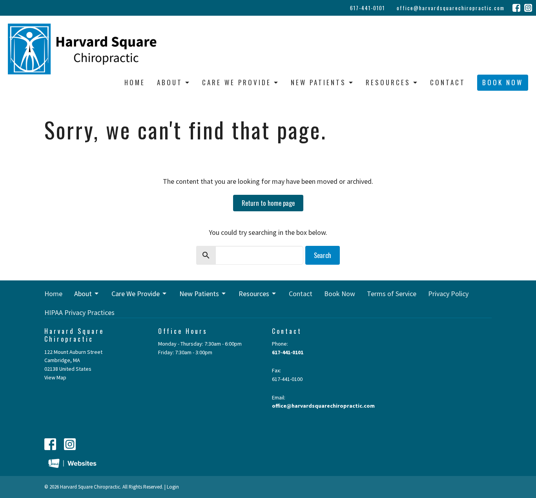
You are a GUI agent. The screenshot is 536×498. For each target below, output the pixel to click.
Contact (447, 82)
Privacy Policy (448, 293)
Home (134, 82)
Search (322, 255)
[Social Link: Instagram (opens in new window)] (528, 8)
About (169, 82)
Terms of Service (391, 293)
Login (173, 486)
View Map (55, 377)
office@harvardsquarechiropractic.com (451, 8)
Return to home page (268, 203)
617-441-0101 (367, 8)
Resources (388, 82)
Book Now (502, 82)
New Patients (318, 82)
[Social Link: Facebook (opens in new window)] (516, 8)
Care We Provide (236, 82)
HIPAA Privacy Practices (79, 312)
